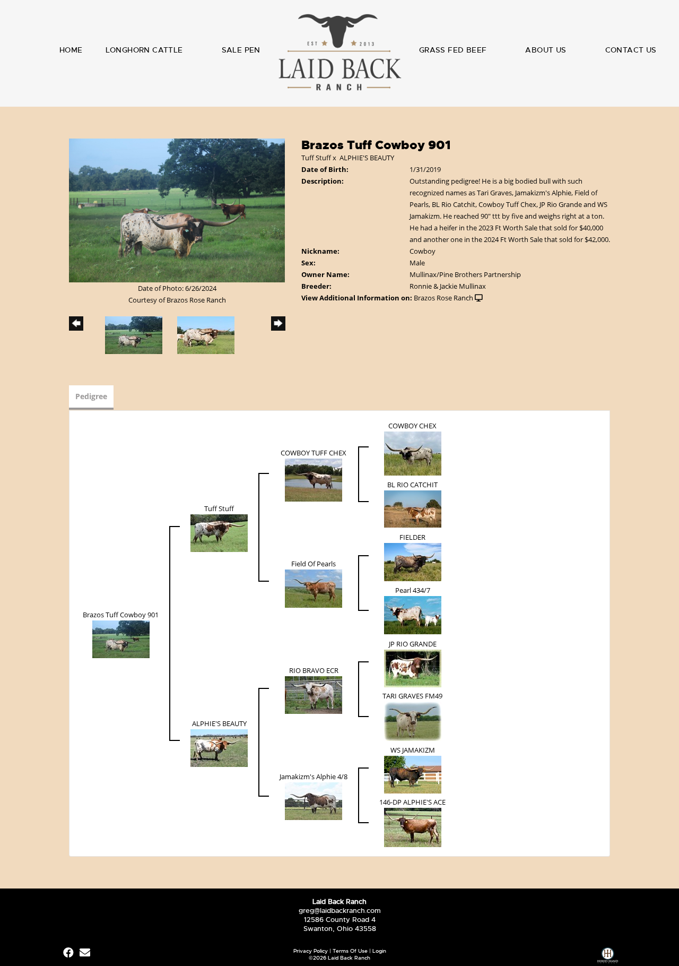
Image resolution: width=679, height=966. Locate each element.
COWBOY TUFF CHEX (313, 453)
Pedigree (91, 396)
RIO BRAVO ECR (313, 670)
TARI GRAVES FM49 (412, 696)
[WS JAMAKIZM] (412, 774)
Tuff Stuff (316, 157)
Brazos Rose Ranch (443, 298)
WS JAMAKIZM (412, 750)
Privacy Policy (310, 950)
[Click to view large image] (177, 209)
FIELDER (412, 537)
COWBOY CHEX (412, 425)
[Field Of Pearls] (313, 588)
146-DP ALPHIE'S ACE (412, 802)
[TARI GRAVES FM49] (412, 721)
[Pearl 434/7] (412, 614)
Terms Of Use (350, 950)
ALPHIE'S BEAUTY (367, 157)
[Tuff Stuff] (219, 532)
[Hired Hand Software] (607, 956)
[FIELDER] (412, 561)
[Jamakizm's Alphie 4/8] (313, 800)
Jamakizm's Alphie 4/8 (313, 776)
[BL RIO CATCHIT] (412, 508)
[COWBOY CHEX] (412, 453)
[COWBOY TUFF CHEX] (313, 479)
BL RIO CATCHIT (412, 484)
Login (379, 950)
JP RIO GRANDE (413, 644)
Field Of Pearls (313, 563)
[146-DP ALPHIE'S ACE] (412, 827)
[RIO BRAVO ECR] (313, 694)
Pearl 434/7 (412, 590)
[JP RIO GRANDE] (412, 667)
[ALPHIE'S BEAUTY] (219, 747)
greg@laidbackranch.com (340, 910)
